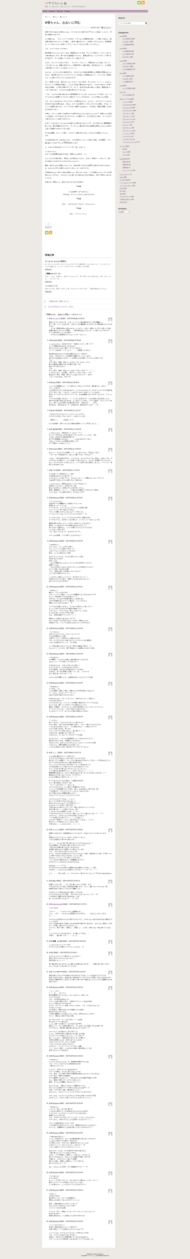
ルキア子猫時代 (127, 63)
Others (122, 202)
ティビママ (56, 318)
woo (54, 382)
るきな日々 (126, 66)
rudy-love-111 (58, 904)
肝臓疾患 (125, 167)
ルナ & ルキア (127, 122)
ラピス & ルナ (127, 107)
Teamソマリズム (125, 99)
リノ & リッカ (127, 133)
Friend (122, 188)
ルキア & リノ (127, 128)
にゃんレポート (124, 174)
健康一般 (125, 161)
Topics (122, 177)
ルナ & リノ (126, 125)
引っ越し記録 (124, 180)
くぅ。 (55, 752)
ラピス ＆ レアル (128, 119)
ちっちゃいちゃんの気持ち (55, 261)
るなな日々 (107, 27)
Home (45, 11)
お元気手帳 (123, 159)
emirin (55, 340)
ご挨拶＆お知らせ (125, 199)
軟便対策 (125, 164)
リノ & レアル (127, 136)
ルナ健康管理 (127, 51)
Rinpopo (56, 498)
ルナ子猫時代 (127, 54)
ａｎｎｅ (56, 829)
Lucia (121, 61)
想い (121, 191)
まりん (125, 155)
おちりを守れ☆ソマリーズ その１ (61, 306)
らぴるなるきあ (127, 105)
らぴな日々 (126, 41)
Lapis (121, 36)
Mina (54, 881)
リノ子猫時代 (127, 76)
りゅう (125, 152)
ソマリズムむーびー (126, 182)
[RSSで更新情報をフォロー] (142, 3)
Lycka (121, 85)
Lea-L (121, 92)
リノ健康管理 (127, 81)
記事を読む (48, 269)
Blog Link (60, 11)
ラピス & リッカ (128, 116)
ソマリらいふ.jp (56, 3)
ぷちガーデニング (125, 196)
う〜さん (122, 146)
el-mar (55, 449)
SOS (121, 194)
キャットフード (127, 170)
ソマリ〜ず (126, 102)
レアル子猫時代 (127, 95)
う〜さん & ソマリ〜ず (130, 142)
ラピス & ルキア (128, 110)
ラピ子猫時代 (127, 39)
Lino (121, 73)
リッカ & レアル (128, 139)
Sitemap (67, 11)
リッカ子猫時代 (127, 88)
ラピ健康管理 (127, 44)
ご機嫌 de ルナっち (53, 274)
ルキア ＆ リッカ (128, 130)
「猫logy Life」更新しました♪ (58, 301)
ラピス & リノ (127, 113)
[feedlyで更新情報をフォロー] (139, 3)
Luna (121, 48)
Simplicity (100, 1254)
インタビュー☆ (51, 286)
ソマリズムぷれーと (126, 185)
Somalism (52, 11)
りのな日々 (126, 79)
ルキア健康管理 (127, 69)
